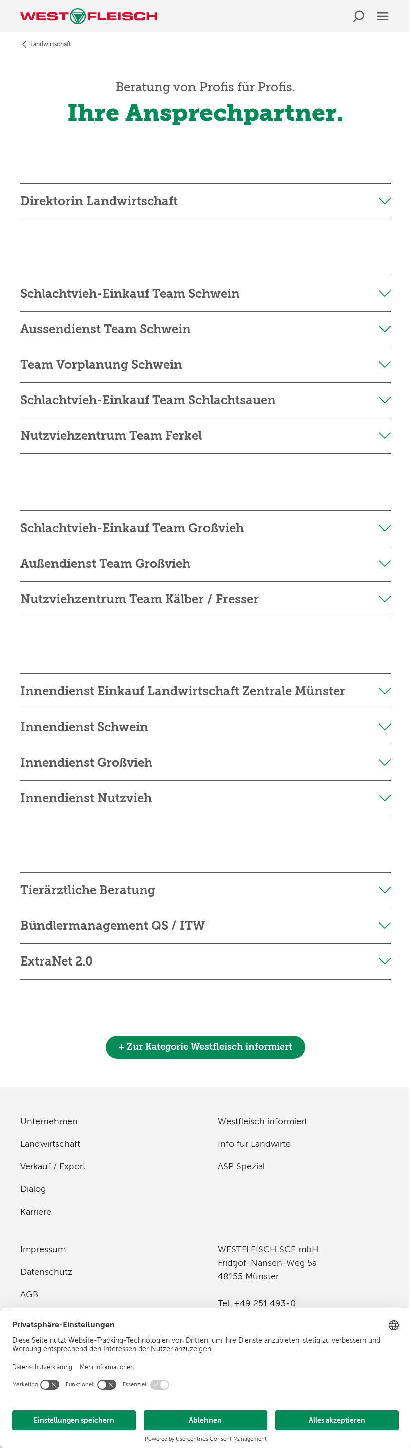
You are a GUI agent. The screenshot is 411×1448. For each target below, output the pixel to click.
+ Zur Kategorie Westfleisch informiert (205, 1047)
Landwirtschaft (50, 44)
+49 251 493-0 (265, 1303)
